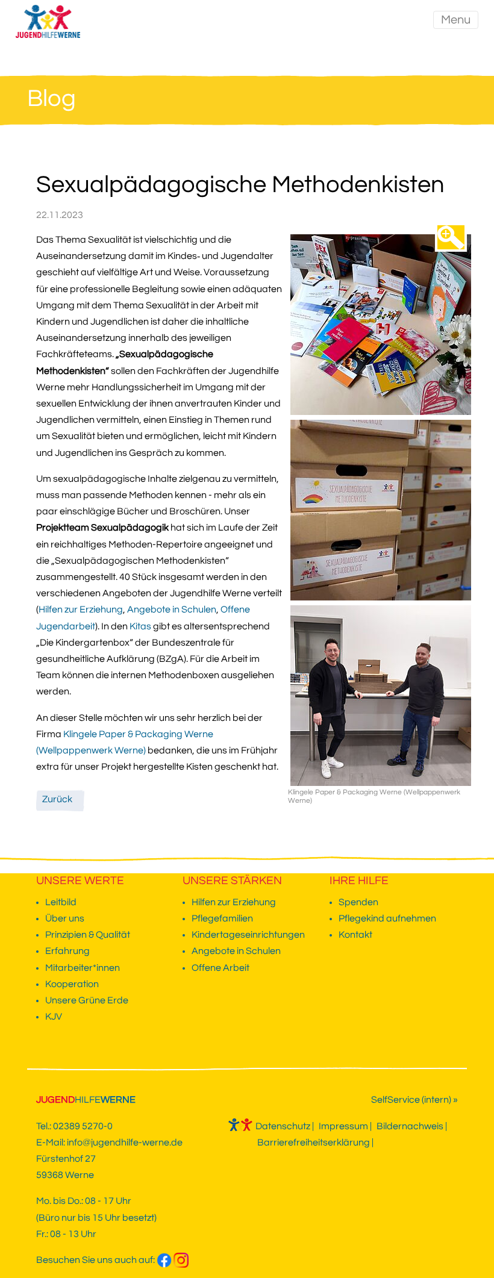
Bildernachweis (410, 1126)
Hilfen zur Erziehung (81, 609)
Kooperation (72, 984)
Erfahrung (67, 951)
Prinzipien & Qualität (87, 935)
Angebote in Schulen (171, 609)
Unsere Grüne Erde (86, 1000)
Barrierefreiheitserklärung (313, 1142)
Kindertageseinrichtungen (248, 935)
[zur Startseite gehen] (45, 20)
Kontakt (355, 935)
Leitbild (61, 902)
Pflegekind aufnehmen (387, 918)
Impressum (343, 1126)
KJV (53, 1016)
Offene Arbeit (220, 968)
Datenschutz (282, 1126)
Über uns (64, 918)
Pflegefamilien (222, 918)
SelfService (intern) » (414, 1100)
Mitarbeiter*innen (82, 968)
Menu (456, 20)
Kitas (141, 626)
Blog (51, 98)
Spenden (358, 902)
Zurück (57, 799)
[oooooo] (451, 237)
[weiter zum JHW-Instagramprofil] (181, 1260)
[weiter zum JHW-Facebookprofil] (164, 1260)
